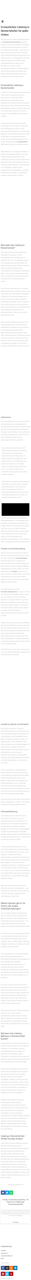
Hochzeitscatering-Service (9, 592)
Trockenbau (15, 1222)
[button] (15, 21)
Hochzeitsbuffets (22, 142)
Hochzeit (14, 571)
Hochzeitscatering (21, 558)
